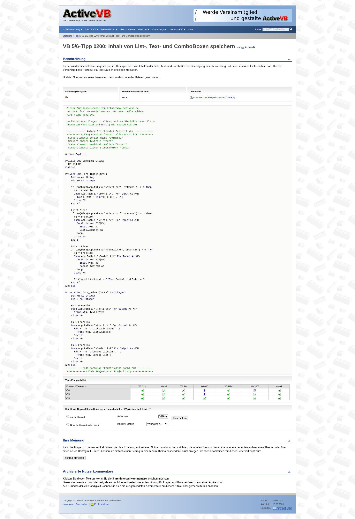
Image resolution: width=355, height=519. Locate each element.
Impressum (68, 504)
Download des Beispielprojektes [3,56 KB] (214, 97)
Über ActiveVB (176, 29)
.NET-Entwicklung (71, 29)
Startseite (67, 36)
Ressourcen (126, 29)
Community (158, 29)
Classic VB (91, 29)
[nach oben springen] (289, 59)
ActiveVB (250, 47)
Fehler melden (101, 504)
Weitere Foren (108, 29)
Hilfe (190, 29)
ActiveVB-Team (284, 508)
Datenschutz (82, 504)
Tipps (77, 36)
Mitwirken (143, 29)
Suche (258, 29)
